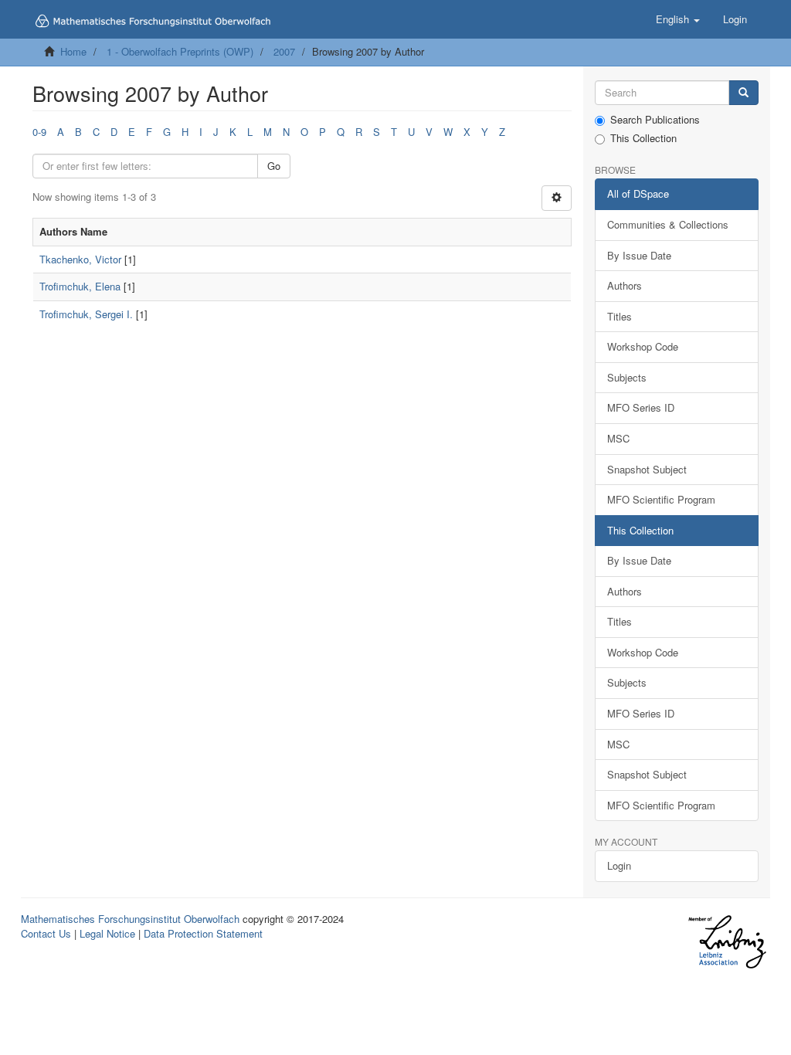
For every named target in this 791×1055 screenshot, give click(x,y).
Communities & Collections (667, 224)
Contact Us (46, 933)
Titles (619, 316)
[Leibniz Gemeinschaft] (726, 942)
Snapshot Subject (647, 469)
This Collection (643, 138)
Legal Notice (107, 933)
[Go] (743, 93)
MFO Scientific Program (661, 499)
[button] (677, 19)
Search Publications (655, 120)
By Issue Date (639, 255)
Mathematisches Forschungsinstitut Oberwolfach (130, 918)
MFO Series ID (640, 407)
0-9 (39, 131)
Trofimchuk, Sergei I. (86, 314)
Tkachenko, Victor (80, 259)
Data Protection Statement (203, 933)
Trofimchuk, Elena (80, 286)
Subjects (627, 377)
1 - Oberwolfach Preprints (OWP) (180, 51)
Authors (624, 285)
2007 (284, 51)
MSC (618, 438)
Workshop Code (642, 346)
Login (619, 865)
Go (273, 165)
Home (73, 51)
